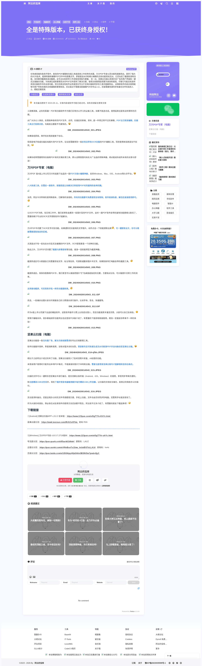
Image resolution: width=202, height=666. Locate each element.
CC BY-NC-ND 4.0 (77, 486)
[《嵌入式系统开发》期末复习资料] (153, 159)
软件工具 (76, 22)
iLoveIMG (68, 644)
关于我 (98, 649)
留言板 (98, 639)
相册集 (98, 635)
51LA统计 (38, 649)
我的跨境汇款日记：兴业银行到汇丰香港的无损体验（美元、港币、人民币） (167, 149)
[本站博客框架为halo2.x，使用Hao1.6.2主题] (54, 654)
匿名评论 (130, 562)
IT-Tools (68, 639)
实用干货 (66, 22)
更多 (157, 649)
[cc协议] (175, 663)
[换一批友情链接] (161, 629)
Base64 (68, 635)
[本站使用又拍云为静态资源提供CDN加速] (73, 654)
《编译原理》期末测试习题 (167, 178)
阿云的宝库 (39, 663)
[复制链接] (105, 480)
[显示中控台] (177, 4)
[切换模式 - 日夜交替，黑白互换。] (161, 4)
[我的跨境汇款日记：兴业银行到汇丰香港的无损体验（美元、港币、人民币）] (153, 149)
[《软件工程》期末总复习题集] (153, 168)
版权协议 (129, 635)
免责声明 (129, 649)
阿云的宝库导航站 (162, 644)
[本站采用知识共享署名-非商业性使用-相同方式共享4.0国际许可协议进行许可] (148, 654)
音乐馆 (98, 644)
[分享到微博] (97, 480)
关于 (140, 663)
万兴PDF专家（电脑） (160, 124)
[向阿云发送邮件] (174, 95)
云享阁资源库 (106, 486)
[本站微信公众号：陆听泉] (110, 654)
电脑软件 (47, 22)
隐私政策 (136, 562)
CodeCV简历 (70, 649)
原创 (29, 22)
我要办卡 (38, 635)
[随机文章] (156, 4)
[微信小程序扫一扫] (168, 95)
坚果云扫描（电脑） (157, 129)
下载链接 (152, 134)
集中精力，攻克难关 (163, 65)
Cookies (128, 639)
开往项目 (38, 644)
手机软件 (37, 22)
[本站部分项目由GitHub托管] (129, 654)
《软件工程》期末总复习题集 (167, 168)
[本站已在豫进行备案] (91, 654)
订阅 (79, 480)
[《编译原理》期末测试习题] (153, 178)
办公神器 (57, 22)
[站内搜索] (167, 4)
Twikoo (132, 611)
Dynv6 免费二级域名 (162, 639)
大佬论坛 (38, 639)
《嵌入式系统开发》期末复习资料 (167, 158)
